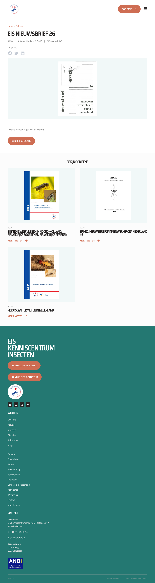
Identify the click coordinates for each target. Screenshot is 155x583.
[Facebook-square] (10, 404)
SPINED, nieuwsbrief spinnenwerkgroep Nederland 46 (113, 233)
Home (11, 26)
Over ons (12, 419)
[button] (10, 53)
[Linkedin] (16, 404)
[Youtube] (28, 404)
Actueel (11, 425)
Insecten (12, 430)
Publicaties (21, 26)
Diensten (12, 435)
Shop (10, 445)
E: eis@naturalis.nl (16, 537)
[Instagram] (22, 404)
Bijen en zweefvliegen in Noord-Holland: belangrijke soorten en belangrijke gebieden (37, 233)
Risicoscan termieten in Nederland (31, 310)
